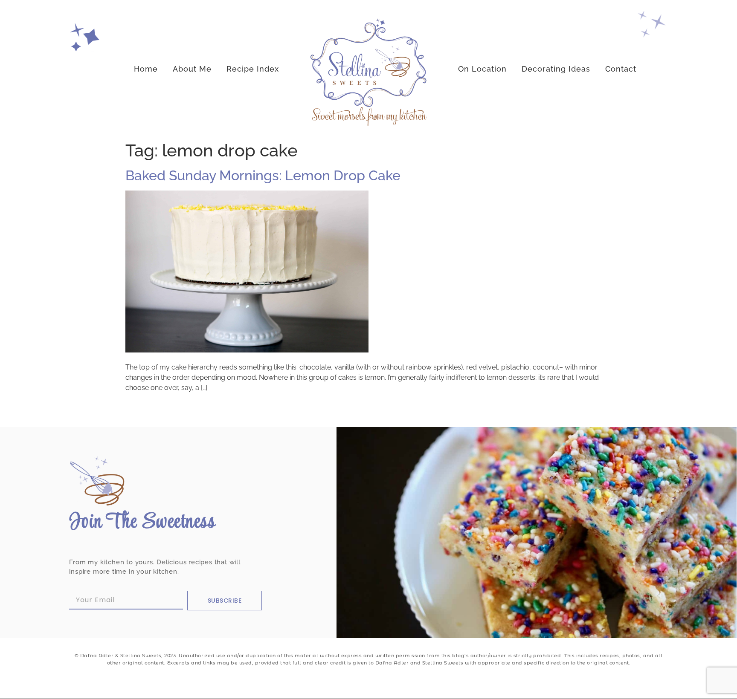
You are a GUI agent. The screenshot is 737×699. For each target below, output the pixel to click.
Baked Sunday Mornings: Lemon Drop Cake (262, 175)
